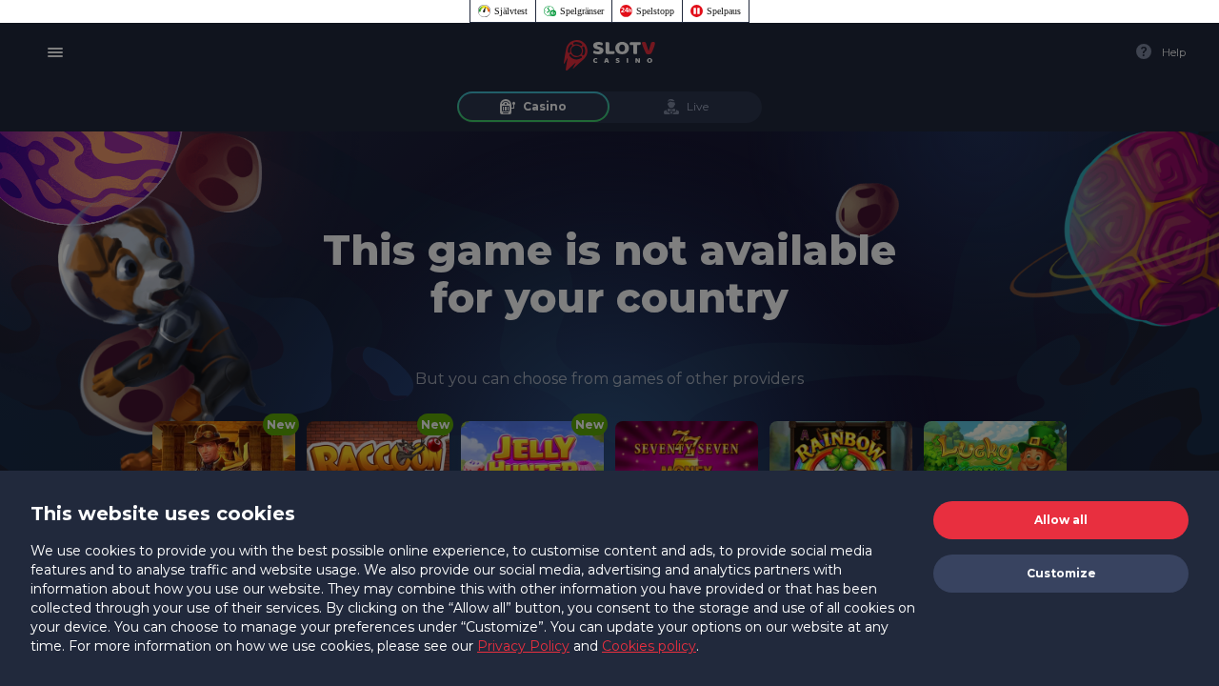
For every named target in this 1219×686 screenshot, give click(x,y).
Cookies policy (649, 646)
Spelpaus (724, 11)
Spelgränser (582, 11)
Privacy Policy (523, 646)
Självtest (511, 11)
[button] (1061, 520)
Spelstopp (655, 11)
